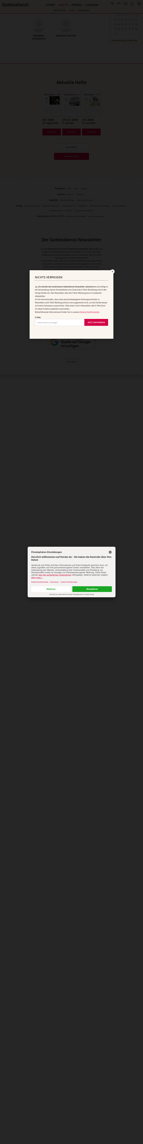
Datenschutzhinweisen (89, 312)
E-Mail (38, 317)
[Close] (112, 271)
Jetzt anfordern (96, 322)
